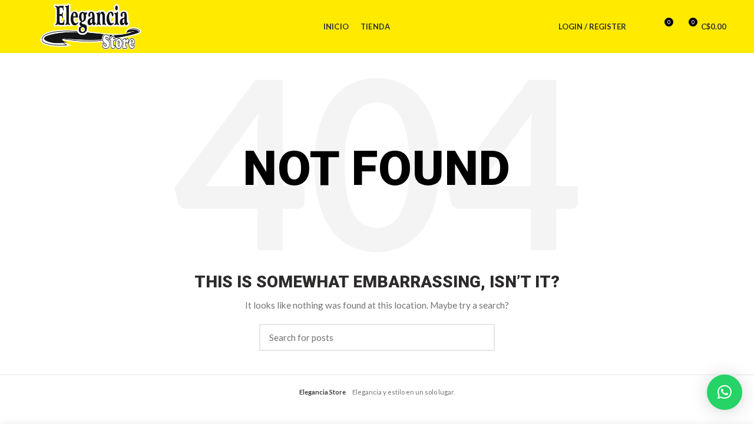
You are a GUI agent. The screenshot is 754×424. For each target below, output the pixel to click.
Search (479, 337)
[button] (724, 392)
